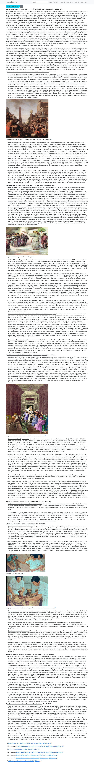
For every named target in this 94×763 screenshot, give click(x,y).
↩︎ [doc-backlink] (51, 743)
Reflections (56, 2)
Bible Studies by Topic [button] (67, 2)
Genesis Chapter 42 (12, 6)
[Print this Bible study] (21, 6)
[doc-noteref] (51, 140)
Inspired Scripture (12, 2)
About (50, 2)
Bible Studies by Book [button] (81, 2)
